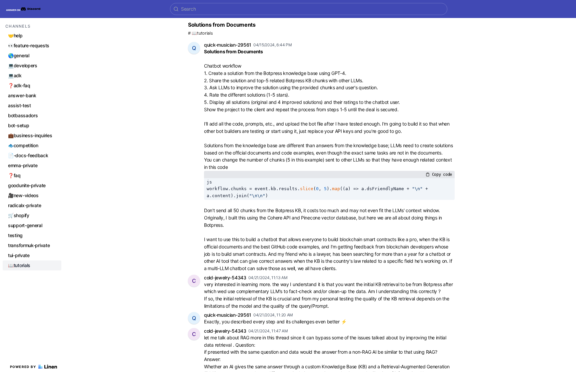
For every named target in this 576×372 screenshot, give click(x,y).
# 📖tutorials (200, 33)
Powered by (23, 367)
